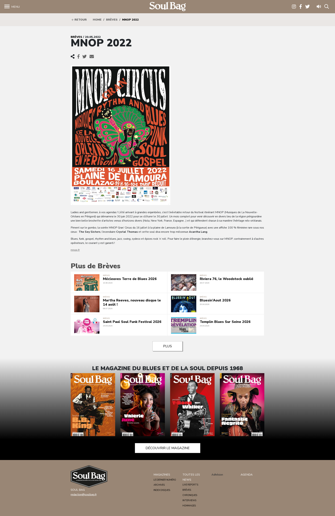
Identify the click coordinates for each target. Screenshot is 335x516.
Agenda (247, 475)
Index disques (162, 490)
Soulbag (167, 7)
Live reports (190, 484)
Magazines (162, 475)
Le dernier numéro (165, 479)
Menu (15, 7)
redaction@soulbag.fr (84, 494)
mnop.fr (75, 250)
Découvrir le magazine (168, 448)
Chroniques (190, 495)
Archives (159, 485)
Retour (80, 20)
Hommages (189, 505)
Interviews (189, 500)
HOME (97, 20)
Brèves (112, 20)
